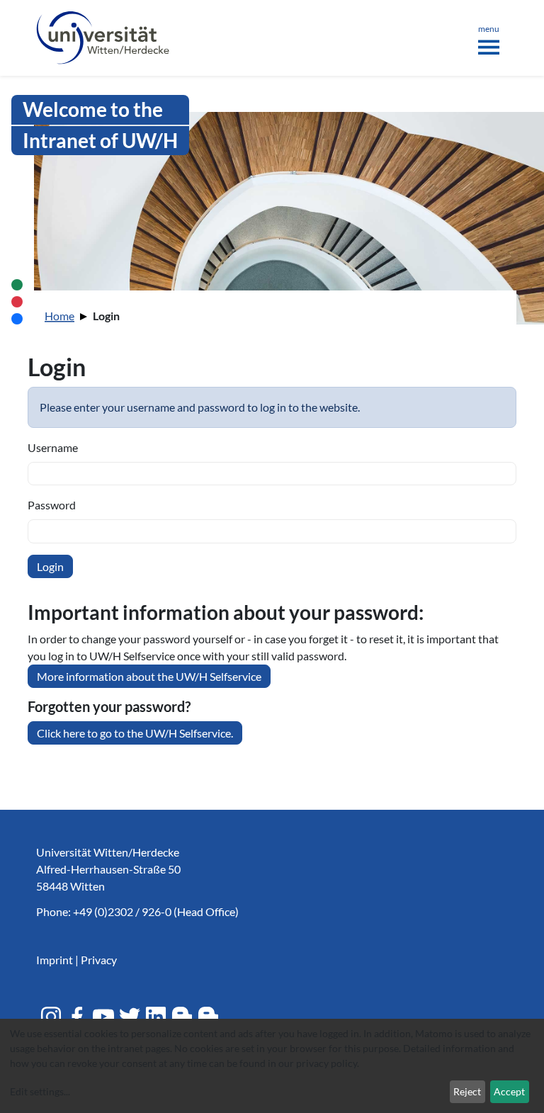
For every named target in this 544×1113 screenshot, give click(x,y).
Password (52, 505)
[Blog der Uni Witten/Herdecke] (182, 1016)
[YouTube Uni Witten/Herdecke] (103, 1016)
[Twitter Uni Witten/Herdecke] (129, 1016)
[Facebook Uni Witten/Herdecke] (77, 1016)
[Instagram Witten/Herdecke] (51, 1016)
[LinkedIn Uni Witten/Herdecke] (155, 1016)
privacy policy (326, 1063)
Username (53, 447)
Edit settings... (40, 1091)
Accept (509, 1091)
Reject (467, 1091)
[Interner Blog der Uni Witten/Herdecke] (208, 1016)
